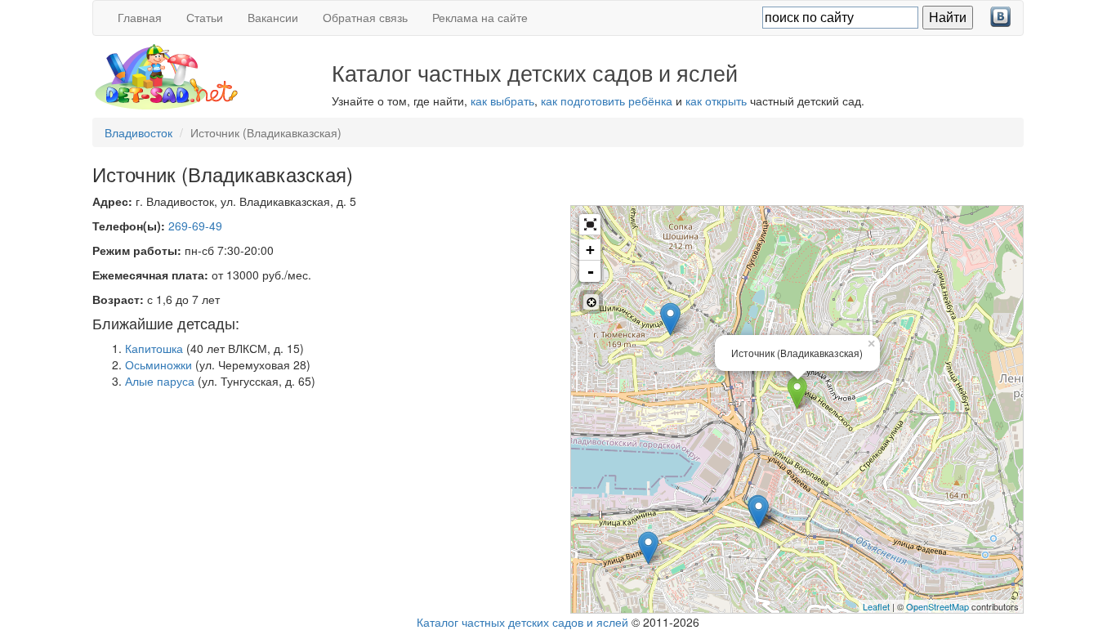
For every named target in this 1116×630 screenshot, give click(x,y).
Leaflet (876, 606)
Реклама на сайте (480, 17)
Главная (140, 17)
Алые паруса (159, 381)
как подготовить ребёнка (606, 100)
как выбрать (502, 100)
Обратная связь (365, 17)
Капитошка (154, 348)
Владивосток (138, 132)
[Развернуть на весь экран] (589, 224)
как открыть (716, 100)
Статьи (204, 17)
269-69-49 (195, 225)
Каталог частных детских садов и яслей (522, 622)
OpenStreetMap (937, 606)
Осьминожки (158, 364)
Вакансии (273, 17)
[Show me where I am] (591, 302)
